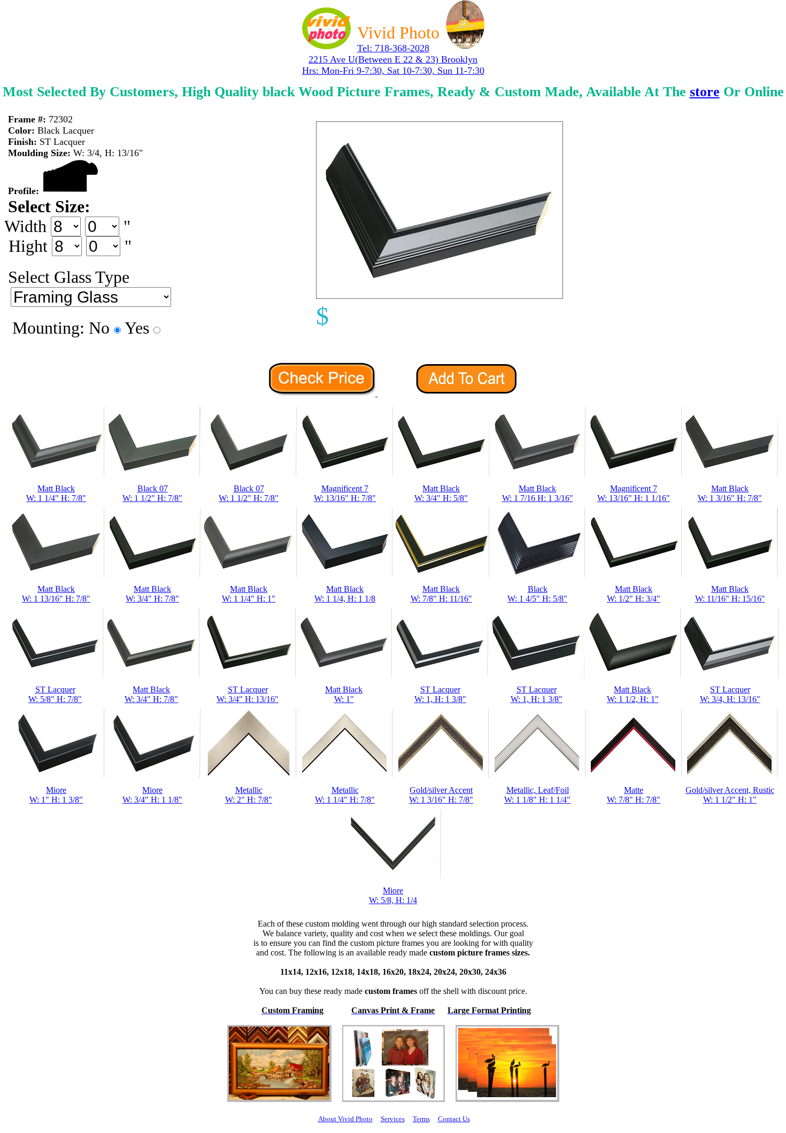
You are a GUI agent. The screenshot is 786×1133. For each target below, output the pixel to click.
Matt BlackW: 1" (344, 694)
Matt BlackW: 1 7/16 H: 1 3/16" (537, 493)
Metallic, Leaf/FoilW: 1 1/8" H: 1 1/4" (537, 794)
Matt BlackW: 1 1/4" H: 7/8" (56, 493)
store (705, 91)
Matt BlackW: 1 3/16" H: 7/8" (730, 493)
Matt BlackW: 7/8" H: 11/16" (441, 593)
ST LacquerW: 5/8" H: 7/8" (55, 694)
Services (393, 1119)
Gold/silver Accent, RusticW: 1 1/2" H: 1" (729, 794)
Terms (421, 1119)
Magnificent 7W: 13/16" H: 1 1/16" (633, 493)
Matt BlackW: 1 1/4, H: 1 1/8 (344, 593)
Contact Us (454, 1119)
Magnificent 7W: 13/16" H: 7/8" (345, 493)
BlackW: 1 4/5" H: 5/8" (537, 593)
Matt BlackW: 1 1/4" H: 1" (248, 593)
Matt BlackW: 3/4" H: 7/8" (152, 593)
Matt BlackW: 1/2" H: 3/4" (633, 593)
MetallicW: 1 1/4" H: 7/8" (345, 794)
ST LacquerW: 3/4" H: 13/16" (248, 694)
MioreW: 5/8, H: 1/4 (393, 895)
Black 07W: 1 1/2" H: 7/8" (152, 493)
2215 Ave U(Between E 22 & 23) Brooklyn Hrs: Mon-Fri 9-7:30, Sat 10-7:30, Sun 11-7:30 (393, 65)
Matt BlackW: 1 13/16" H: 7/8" (56, 593)
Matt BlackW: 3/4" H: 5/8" (441, 493)
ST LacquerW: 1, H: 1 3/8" (440, 694)
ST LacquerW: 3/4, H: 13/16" (730, 694)
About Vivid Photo (345, 1119)
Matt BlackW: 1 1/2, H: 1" (633, 694)
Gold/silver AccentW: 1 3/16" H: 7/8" (441, 794)
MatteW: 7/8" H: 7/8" (633, 794)
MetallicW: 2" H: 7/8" (248, 794)
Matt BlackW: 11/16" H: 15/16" (730, 593)
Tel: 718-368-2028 (393, 48)
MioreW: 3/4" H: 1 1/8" (152, 794)
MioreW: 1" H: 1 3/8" (56, 794)
